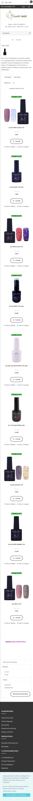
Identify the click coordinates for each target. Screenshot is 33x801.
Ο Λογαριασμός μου (7, 757)
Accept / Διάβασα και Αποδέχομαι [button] (16, 795)
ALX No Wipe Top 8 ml (16, 187)
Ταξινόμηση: (8, 77)
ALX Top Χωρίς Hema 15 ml (16, 425)
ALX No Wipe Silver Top (16, 127)
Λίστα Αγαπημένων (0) (8, 6)
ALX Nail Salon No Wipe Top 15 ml (16, 366)
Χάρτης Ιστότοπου (7, 732)
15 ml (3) (6, 672)
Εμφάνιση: (7, 83)
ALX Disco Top (16, 604)
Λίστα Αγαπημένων (7, 764)
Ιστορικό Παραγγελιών (8, 761)
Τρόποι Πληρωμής (7, 721)
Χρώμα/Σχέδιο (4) (8, 687)
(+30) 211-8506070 (19, 24)
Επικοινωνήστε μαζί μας (8, 728)
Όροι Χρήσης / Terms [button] (9, 791)
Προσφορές (5, 746)
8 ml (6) (6, 674)
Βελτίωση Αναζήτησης (20, 694)
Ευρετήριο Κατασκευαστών (9, 743)
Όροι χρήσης (5, 725)
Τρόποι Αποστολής (7, 718)
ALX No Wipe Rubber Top (16, 544)
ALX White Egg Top (16, 246)
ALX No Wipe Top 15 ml (16, 306)
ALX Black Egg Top (16, 485)
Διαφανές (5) (7, 685)
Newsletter (4, 768)
